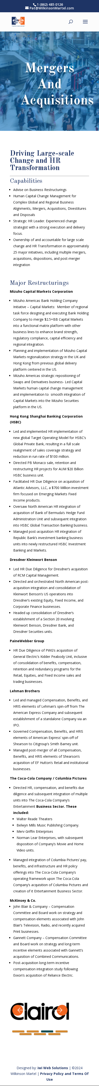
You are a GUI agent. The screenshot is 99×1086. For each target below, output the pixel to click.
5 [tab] (25, 1034)
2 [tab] (33, 1031)
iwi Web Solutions (52, 1068)
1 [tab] (18, 1031)
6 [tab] (40, 1034)
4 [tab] (62, 1031)
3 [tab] (47, 1031)
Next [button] (60, 1010)
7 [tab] (54, 1034)
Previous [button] (19, 1010)
